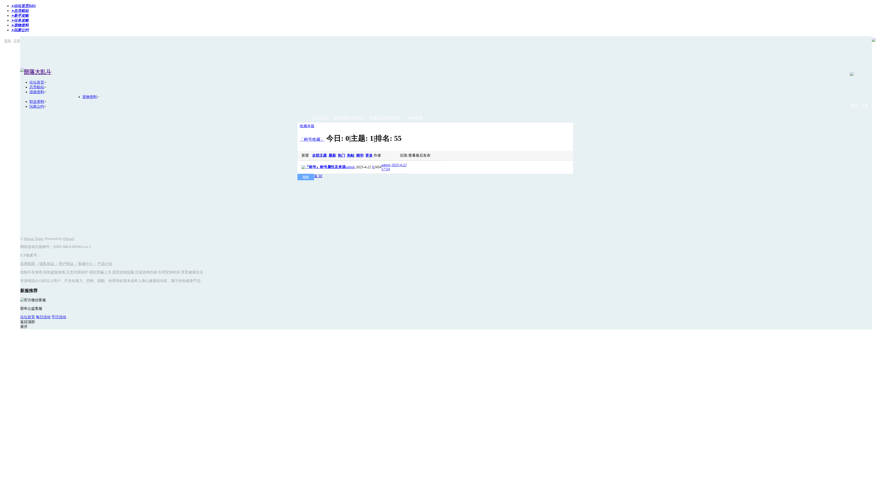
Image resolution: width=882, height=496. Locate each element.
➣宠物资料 (20, 25)
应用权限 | (29, 264)
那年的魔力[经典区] (349, 118)
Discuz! (68, 239)
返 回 (318, 176)
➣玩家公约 (20, 30)
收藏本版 (307, 126)
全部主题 (319, 155)
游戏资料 (36, 92)
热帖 (350, 155)
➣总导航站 (20, 11)
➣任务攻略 (20, 20)
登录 (7, 41)
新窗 (305, 155)
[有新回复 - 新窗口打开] (303, 168)
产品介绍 (104, 264)
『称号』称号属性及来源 (325, 167)
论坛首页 (36, 82)
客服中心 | (87, 264)
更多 (369, 155)
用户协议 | (68, 264)
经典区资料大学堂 (384, 118)
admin (350, 167)
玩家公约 (36, 106)
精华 (360, 155)
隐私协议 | (49, 264)
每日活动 (43, 317)
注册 (16, 41)
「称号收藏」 (312, 139)
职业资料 (36, 102)
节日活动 (58, 317)
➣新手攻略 (20, 15)
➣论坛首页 (23, 6)
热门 (341, 155)
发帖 (305, 177)
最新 (332, 155)
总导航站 (36, 87)
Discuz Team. (34, 239)
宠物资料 (89, 97)
